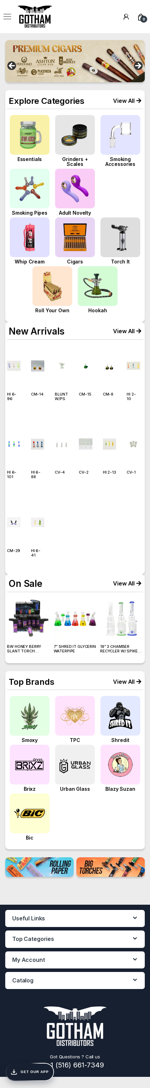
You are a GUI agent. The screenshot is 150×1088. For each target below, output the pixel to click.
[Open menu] (7, 16)
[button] (127, 101)
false (12, 66)
